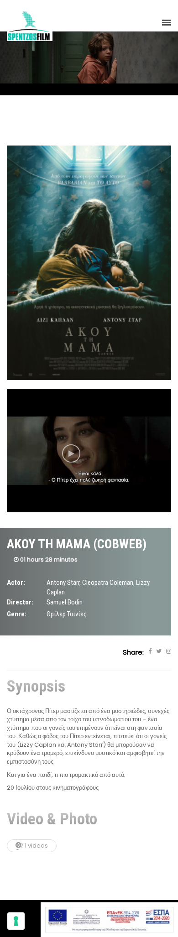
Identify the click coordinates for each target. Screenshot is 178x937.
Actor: (16, 582)
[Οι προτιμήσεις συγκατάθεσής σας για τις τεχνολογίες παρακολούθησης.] (16, 921)
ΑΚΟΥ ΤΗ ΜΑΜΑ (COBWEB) (77, 544)
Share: (133, 652)
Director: (20, 602)
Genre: (16, 614)
